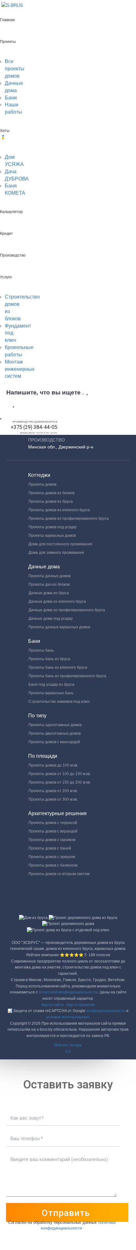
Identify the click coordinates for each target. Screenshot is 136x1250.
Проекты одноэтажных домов (55, 725)
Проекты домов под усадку (52, 527)
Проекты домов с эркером (51, 857)
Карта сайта (52, 1005)
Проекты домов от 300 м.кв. (53, 799)
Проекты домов (42, 484)
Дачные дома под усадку (50, 618)
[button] (68, 1048)
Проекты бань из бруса (49, 659)
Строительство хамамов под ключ (59, 701)
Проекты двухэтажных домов (54, 733)
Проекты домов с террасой (52, 822)
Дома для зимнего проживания (56, 552)
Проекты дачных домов (49, 576)
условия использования (67, 1017)
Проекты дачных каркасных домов (59, 627)
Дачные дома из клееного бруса (57, 601)
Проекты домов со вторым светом (59, 874)
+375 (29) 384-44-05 (34, 427)
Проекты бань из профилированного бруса (67, 676)
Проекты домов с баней (49, 848)
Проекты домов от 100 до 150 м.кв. (59, 774)
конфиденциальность (105, 1011)
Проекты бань (41, 650)
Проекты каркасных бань (50, 693)
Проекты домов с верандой (52, 831)
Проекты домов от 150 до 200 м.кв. (59, 782)
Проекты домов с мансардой (54, 742)
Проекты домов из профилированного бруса (68, 518)
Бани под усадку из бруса (51, 684)
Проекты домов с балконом (52, 865)
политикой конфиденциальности (68, 992)
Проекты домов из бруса (50, 501)
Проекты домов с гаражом (51, 840)
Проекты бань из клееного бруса (57, 667)
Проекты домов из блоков (51, 493)
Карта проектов (80, 1005)
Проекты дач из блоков (49, 584)
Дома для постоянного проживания (60, 544)
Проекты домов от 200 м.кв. (53, 791)
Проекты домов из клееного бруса (59, 510)
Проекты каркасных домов (52, 535)
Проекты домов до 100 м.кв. (53, 765)
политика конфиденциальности (78, 1225)
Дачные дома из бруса (48, 593)
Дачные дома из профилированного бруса (66, 610)
